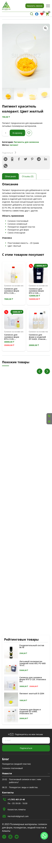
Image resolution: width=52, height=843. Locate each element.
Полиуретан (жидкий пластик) (16, 764)
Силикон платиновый (12, 768)
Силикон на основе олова (14, 285)
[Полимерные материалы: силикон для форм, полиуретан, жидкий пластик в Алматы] (6, 5)
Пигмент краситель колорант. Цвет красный (22, 429)
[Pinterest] (32, 159)
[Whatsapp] (44, 836)
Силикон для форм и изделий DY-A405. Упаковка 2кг (30, 711)
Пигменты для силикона (26, 142)
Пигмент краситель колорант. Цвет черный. (22, 558)
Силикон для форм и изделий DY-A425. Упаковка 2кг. (38, 337)
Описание (10, 176)
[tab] (10, 176)
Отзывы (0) (27, 176)
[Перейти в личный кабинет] (36, 14)
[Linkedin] (45, 159)
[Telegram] (39, 159)
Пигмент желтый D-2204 (31, 694)
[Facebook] (19, 159)
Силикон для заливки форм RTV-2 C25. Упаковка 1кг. (11, 291)
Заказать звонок (34, 5)
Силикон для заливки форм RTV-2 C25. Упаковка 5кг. (11, 337)
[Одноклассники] (12, 159)
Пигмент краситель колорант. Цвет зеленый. (22, 494)
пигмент (14, 145)
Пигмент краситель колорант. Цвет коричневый (22, 623)
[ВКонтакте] (5, 159)
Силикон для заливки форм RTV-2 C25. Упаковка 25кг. (36, 291)
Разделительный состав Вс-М (31, 646)
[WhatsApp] (5, 166)
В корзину (17, 133)
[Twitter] (25, 159)
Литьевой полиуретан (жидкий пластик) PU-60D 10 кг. (32, 663)
